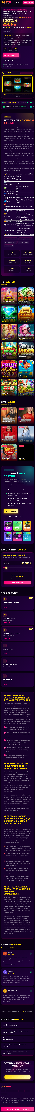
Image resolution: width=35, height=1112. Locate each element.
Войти (18, 2)
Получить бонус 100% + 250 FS (17, 1077)
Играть (28, 1105)
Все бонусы (8, 60)
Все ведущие (6, 405)
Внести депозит (17, 582)
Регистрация (28, 2)
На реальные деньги (13, 516)
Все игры (4, 285)
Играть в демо (10, 511)
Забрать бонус (9, 55)
